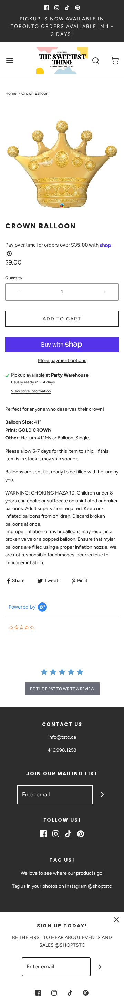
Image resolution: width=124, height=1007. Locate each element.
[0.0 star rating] (46, 628)
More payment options (62, 360)
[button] (62, 164)
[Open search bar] (95, 60)
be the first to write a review (62, 689)
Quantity (13, 277)
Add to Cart (62, 319)
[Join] (102, 794)
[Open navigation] (9, 60)
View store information (31, 391)
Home (11, 93)
